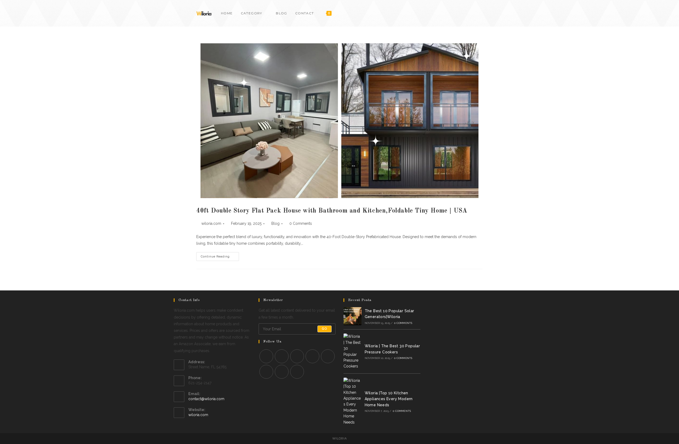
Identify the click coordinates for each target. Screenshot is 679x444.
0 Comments (300, 223)
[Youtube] (474, 13)
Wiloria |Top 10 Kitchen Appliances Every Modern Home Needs (389, 399)
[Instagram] (297, 356)
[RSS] (297, 372)
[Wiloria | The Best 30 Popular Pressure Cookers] (352, 351)
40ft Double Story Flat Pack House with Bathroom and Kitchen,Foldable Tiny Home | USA (331, 211)
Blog (275, 223)
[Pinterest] (467, 13)
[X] (266, 356)
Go (324, 329)
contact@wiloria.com (206, 399)
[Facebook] (459, 13)
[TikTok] (481, 13)
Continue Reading (220, 258)
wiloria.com (211, 223)
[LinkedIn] (312, 356)
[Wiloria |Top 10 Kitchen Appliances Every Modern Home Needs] (352, 401)
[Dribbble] (266, 372)
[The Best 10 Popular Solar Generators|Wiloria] (352, 316)
